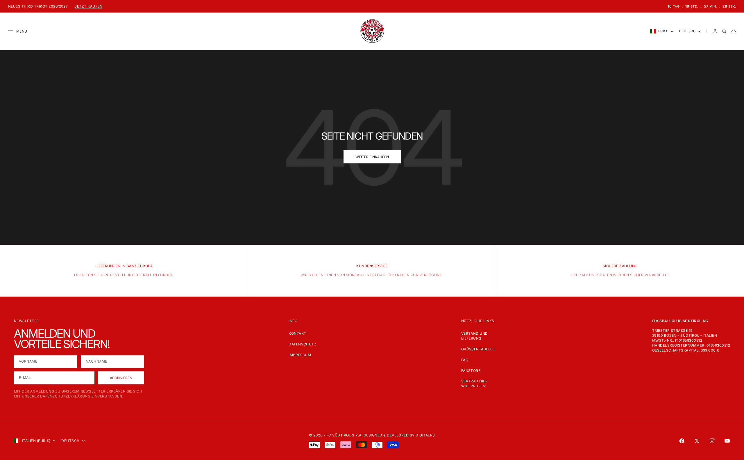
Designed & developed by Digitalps (399, 435)
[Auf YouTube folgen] (727, 441)
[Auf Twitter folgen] (697, 441)
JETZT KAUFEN (88, 6)
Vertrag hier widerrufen (474, 383)
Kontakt (297, 333)
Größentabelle (478, 349)
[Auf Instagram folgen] (712, 441)
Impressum (300, 355)
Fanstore (471, 370)
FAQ (464, 360)
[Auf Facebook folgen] (682, 441)
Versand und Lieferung (474, 335)
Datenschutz (302, 344)
